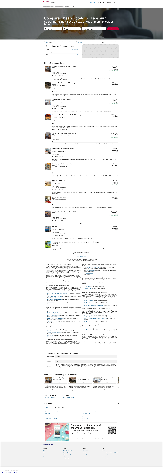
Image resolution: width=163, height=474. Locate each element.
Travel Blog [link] (65, 464)
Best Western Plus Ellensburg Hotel (54, 312)
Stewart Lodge (87, 286)
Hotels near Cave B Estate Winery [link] (52, 420)
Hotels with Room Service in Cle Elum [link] (52, 411)
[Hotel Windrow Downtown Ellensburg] (81, 89)
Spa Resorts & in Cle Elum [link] (87, 416)
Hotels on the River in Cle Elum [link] (51, 418)
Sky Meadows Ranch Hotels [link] (87, 420)
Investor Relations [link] (46, 460)
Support (109, 2)
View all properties (81, 256)
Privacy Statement (6, 472)
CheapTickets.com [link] (46, 6)
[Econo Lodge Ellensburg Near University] (81, 139)
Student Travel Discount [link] (67, 462)
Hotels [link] (52, 6)
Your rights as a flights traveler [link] (108, 460)
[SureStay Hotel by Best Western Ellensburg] (81, 73)
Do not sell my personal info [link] (88, 458)
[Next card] (117, 384)
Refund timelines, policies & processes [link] (109, 456)
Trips (114, 2)
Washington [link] (67, 6)
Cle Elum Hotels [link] (85, 418)
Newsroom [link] (45, 458)
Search (113, 29)
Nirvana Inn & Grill (87, 288)
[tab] (47, 407)
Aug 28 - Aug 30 (75, 54)
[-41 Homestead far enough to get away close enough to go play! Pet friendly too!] (81, 246)
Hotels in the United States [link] (68, 450)
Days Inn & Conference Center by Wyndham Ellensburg (95, 318)
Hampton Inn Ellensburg (52, 336)
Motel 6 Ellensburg (51, 302)
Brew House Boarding (88, 329)
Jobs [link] (44, 452)
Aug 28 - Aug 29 (75, 49)
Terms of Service (13, 472)
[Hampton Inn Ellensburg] (81, 187)
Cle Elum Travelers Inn (52, 321)
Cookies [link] (84, 452)
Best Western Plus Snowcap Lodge (54, 299)
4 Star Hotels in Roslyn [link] (86, 413)
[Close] (161, 470)
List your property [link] (46, 454)
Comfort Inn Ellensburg (88, 300)
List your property (101, 2)
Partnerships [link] (45, 456)
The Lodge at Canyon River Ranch (54, 296)
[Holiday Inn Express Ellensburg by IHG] (81, 154)
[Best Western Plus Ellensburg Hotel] (81, 170)
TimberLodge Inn (51, 330)
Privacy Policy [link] (85, 450)
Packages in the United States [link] (68, 456)
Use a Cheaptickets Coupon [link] (108, 458)
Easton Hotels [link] (47, 413)
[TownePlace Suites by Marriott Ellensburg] (81, 217)
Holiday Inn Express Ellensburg (53, 315)
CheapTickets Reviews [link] (67, 458)
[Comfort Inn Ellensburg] (81, 202)
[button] (81, 403)
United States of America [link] (59, 6)
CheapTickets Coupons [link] (67, 460)
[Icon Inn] (81, 232)
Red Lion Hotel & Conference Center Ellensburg (57, 293)
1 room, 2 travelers (88, 29)
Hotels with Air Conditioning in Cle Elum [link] (90, 411)
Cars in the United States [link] (67, 452)
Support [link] (104, 450)
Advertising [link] (45, 462)
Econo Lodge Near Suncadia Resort (91, 316)
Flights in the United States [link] (68, 454)
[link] (54, 398)
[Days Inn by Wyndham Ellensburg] (81, 105)
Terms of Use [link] (85, 454)
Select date (49, 29)
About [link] (44, 450)
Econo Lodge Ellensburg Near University (55, 318)
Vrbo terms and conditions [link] (87, 456)
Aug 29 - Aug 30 (75, 52)
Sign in (118, 2)
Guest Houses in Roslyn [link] (49, 416)
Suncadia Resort (50, 335)
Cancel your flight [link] (106, 454)
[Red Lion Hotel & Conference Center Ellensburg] (81, 122)
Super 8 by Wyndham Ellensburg (54, 332)
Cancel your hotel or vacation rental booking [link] (110, 452)
